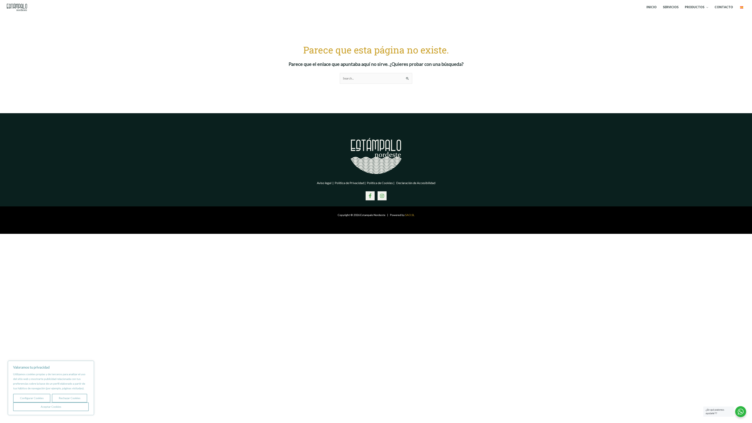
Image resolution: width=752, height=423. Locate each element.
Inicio (651, 7)
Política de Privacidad (350, 183)
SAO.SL (410, 215)
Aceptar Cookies (51, 406)
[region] (51, 388)
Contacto (724, 7)
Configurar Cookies (32, 398)
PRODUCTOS (694, 7)
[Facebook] (370, 195)
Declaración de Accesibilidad (415, 183)
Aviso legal (324, 183)
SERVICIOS (671, 7)
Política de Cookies (380, 183)
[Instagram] (382, 195)
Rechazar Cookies (69, 398)
